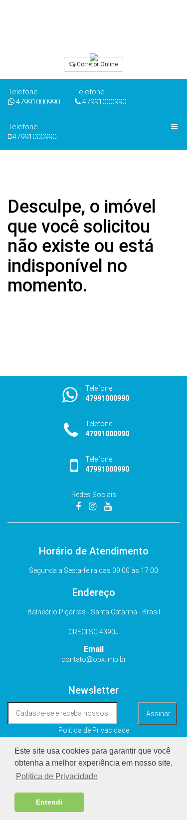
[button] (93, 64)
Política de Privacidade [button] (57, 776)
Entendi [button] (49, 802)
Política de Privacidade (93, 730)
